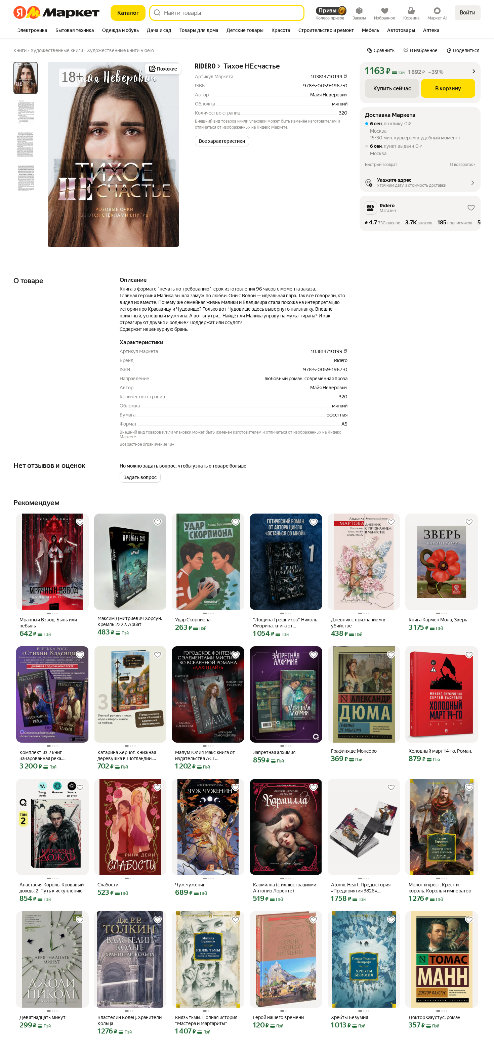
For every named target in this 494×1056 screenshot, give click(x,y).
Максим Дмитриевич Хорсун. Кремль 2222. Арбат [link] (129, 621)
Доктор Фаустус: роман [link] (434, 1017)
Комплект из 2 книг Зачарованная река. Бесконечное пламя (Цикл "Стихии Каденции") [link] (48, 755)
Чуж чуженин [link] (190, 884)
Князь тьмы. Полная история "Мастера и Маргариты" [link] (206, 1020)
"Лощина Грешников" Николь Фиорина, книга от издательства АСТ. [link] (285, 623)
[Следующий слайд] (172, 154)
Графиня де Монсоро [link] (354, 751)
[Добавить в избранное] (80, 522)
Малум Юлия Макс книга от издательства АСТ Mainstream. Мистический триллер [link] (205, 755)
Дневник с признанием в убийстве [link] (358, 622)
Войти (468, 12)
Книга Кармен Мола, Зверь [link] (438, 619)
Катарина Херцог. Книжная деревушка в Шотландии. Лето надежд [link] (126, 755)
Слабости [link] (107, 884)
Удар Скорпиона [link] (192, 619)
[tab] (32, 31)
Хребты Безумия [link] (349, 1017)
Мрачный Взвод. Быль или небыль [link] (48, 622)
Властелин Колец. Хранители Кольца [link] (129, 1020)
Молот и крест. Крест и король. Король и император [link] (440, 887)
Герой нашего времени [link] (278, 1017)
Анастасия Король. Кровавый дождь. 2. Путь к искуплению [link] (51, 887)
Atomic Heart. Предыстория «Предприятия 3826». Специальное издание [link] (360, 888)
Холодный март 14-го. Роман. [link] (440, 751)
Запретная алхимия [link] (274, 752)
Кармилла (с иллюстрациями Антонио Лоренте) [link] (284, 887)
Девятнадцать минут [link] (42, 1017)
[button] (222, 141)
